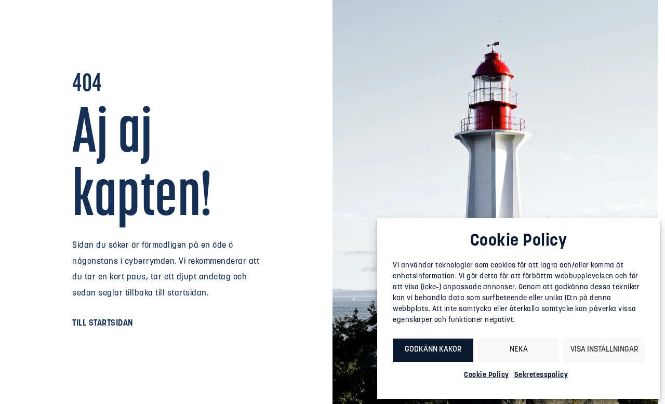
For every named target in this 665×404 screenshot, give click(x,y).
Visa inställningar (604, 350)
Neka (519, 350)
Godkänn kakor (433, 350)
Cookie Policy (486, 375)
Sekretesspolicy (541, 375)
